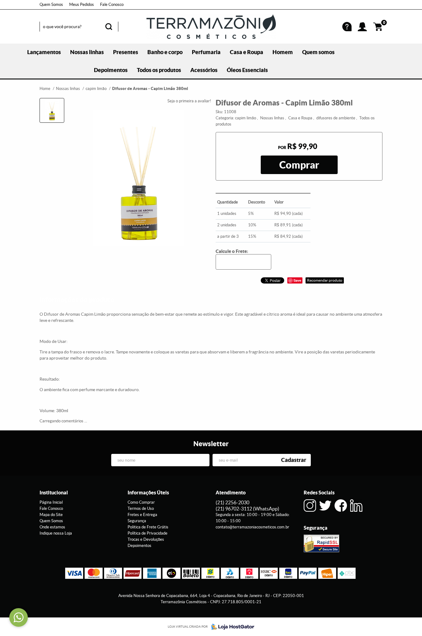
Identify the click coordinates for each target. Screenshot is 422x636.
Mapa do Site (51, 514)
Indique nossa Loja (56, 533)
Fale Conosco (112, 4)
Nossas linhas (87, 52)
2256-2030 (232, 502)
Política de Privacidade (147, 533)
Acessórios (203, 70)
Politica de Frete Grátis (148, 527)
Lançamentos (44, 52)
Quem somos (318, 52)
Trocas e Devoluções (146, 539)
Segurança (137, 521)
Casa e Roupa (246, 52)
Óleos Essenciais (247, 70)
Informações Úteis (148, 492)
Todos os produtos (159, 70)
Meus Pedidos (81, 4)
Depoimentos (111, 70)
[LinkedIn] (356, 505)
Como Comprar (141, 502)
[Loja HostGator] (231, 627)
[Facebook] (341, 505)
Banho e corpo (165, 52)
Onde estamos (52, 527)
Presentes (125, 52)
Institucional (54, 492)
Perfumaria (206, 52)
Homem (282, 52)
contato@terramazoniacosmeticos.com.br (252, 527)
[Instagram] (310, 505)
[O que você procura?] (109, 27)
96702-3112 (247, 508)
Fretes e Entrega (142, 514)
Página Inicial (51, 502)
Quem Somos (51, 4)
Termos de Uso (141, 508)
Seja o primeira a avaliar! (189, 101)
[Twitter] (325, 505)
